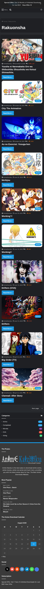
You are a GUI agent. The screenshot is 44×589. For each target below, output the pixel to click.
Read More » (7, 77)
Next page (35, 408)
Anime (5, 422)
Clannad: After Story (12, 396)
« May (4, 556)
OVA (4, 432)
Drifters (5, 324)
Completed (7, 425)
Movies (5, 428)
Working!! (7, 252)
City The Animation (11, 108)
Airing (5, 435)
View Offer (26, 5)
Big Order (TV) (9, 360)
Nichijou (6, 180)
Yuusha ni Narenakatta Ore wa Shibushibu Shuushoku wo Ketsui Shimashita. (19, 69)
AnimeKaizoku (7, 63)
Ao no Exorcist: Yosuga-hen (16, 144)
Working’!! (7, 216)
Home (5, 21)
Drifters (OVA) (9, 288)
